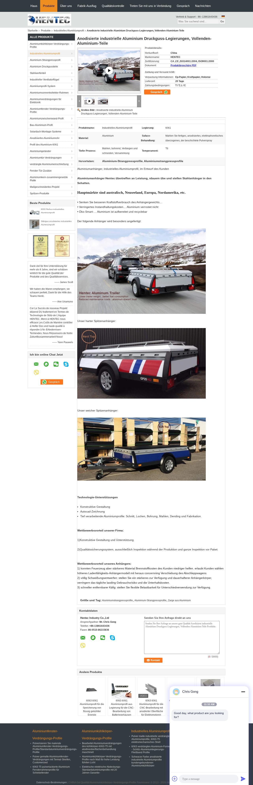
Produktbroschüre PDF (183, 65)
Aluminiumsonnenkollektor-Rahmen (49, 92)
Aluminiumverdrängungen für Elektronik (45, 101)
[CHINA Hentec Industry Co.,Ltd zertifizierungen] (40, 245)
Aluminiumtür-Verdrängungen (46, 157)
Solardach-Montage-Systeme (45, 131)
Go (222, 21)
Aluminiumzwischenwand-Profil (47, 118)
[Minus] (243, 691)
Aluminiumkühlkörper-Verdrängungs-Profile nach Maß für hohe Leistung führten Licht (102, 759)
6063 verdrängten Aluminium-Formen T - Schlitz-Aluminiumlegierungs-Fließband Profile (152, 749)
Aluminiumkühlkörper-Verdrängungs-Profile (50, 45)
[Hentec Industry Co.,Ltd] (49, 19)
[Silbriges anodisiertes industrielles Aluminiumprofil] (34, 224)
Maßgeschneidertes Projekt (44, 187)
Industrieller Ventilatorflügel (44, 79)
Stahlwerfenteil (38, 73)
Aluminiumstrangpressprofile (117, 600)
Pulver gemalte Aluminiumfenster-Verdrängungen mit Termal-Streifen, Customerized (52, 759)
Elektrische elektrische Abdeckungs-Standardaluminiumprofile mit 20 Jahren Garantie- (101, 769)
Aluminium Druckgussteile (44, 66)
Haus (33, 6)
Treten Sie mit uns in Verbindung (150, 6)
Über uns (66, 6)
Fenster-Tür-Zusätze (41, 170)
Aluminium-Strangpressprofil (45, 60)
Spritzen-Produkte (39, 193)
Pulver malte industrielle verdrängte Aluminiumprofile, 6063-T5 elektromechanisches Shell (150, 739)
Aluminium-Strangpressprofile (150, 600)
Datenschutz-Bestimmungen (51, 782)
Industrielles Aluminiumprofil (69, 30)
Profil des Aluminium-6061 (44, 144)
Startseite (33, 30)
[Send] (243, 778)
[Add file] (174, 778)
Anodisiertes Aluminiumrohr (44, 138)
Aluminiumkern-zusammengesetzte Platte (49, 179)
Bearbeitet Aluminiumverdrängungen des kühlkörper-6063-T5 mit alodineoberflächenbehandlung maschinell (102, 748)
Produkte (49, 6)
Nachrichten (203, 6)
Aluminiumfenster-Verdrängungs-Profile (47, 110)
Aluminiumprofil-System (42, 86)
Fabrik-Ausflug (86, 6)
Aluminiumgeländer (40, 151)
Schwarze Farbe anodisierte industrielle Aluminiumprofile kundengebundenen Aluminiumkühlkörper (146, 761)
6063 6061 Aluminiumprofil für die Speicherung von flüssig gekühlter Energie (92, 707)
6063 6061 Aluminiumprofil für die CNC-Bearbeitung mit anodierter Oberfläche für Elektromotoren (151, 707)
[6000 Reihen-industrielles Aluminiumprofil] (34, 212)
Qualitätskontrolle (113, 6)
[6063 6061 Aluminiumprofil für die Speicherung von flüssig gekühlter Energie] (92, 689)
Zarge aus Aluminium (179, 600)
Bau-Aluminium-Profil (41, 125)
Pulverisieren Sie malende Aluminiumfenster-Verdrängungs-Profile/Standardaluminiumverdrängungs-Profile (55, 748)
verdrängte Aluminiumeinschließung (49, 164)
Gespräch (183, 5)
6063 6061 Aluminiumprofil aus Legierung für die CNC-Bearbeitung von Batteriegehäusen (121, 707)
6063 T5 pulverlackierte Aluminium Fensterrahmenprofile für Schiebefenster (51, 769)
